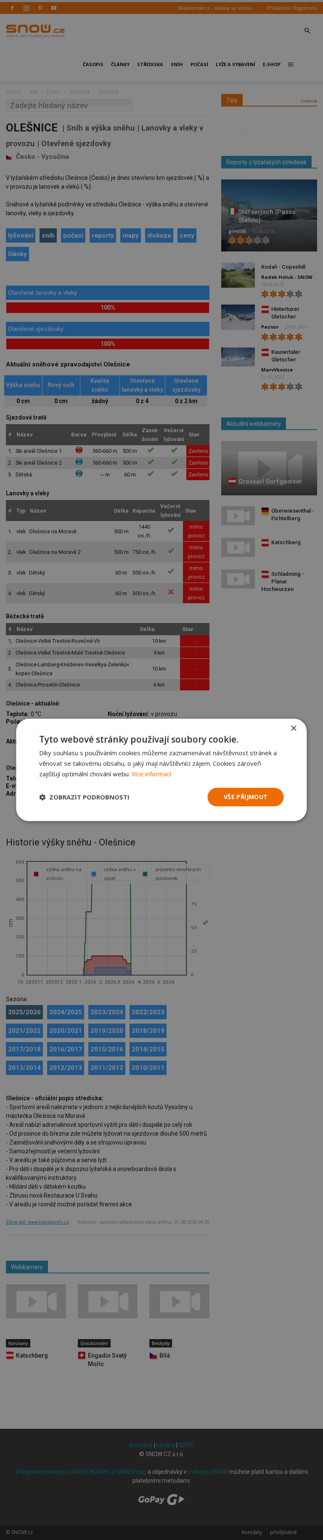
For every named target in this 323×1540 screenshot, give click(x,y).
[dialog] (161, 770)
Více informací (151, 774)
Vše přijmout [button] (246, 797)
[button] (84, 797)
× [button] (293, 728)
